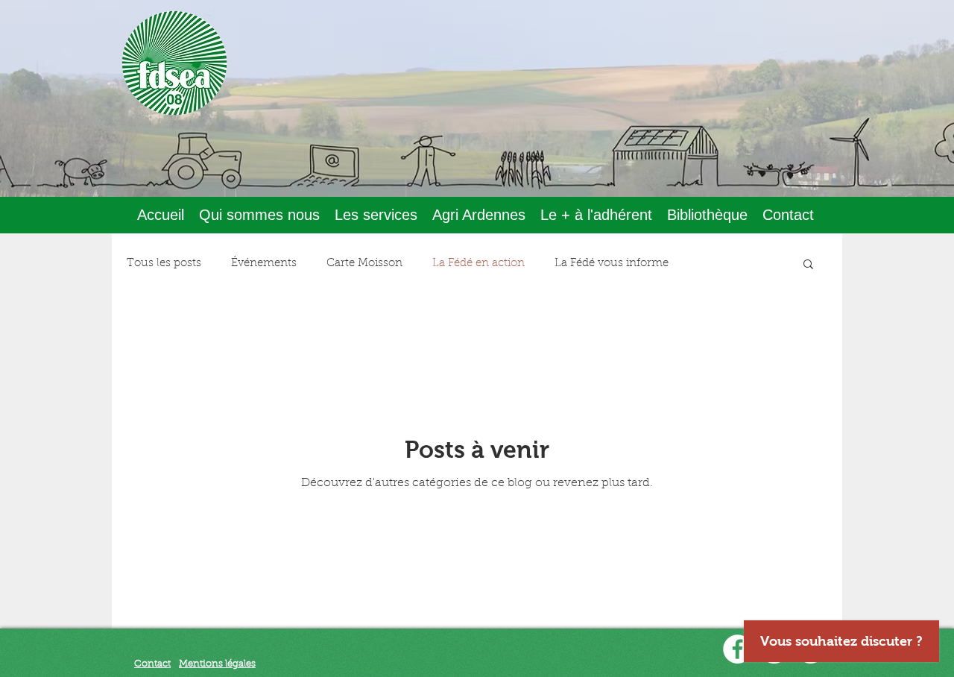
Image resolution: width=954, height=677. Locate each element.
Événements (264, 263)
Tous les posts (164, 263)
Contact (152, 664)
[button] (259, 215)
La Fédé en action (478, 263)
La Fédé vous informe (612, 263)
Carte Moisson (364, 263)
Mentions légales (217, 664)
